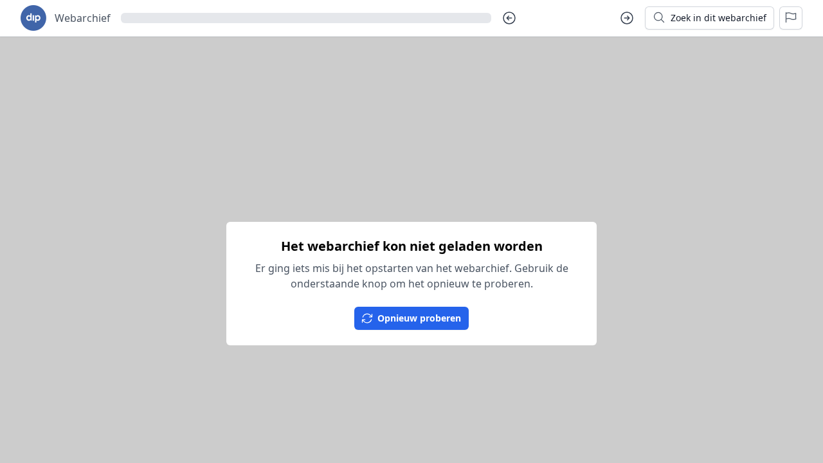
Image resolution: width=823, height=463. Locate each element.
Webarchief (83, 18)
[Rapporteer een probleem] (790, 18)
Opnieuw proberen (419, 318)
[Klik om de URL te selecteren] (306, 18)
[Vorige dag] (509, 18)
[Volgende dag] (627, 18)
